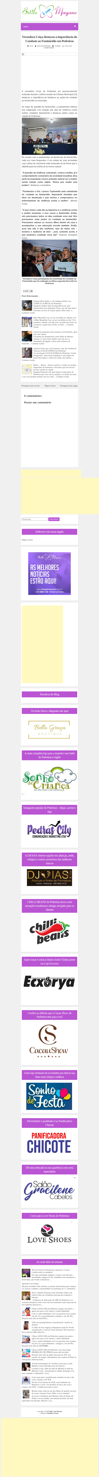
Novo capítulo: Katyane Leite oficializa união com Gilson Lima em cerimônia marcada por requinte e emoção (52, 1295)
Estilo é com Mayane (55, 1411)
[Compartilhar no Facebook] (31, 291)
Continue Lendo (28, 313)
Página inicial (50, 386)
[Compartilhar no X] (29, 291)
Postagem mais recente (31, 386)
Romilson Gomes (53, 1413)
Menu (25, 27)
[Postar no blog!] (26, 291)
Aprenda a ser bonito (30, 1284)
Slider (57, 46)
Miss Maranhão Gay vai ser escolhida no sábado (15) (54, 318)
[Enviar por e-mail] (24, 291)
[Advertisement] (51, 473)
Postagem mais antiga (69, 386)
